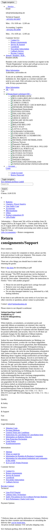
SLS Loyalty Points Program (17, 463)
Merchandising (11, 211)
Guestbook (15, 47)
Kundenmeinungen (13, 443)
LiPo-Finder (10, 217)
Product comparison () (15, 215)
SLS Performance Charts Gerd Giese (20, 499)
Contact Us (15, 40)
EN (12, 89)
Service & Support (18, 44)
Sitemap (9, 452)
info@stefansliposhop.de (17, 304)
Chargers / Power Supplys (16, 204)
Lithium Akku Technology (16, 495)
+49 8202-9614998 (13, 30)
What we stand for (13, 454)
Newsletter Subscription (20, 49)
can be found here (18, 523)
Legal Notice (11, 441)
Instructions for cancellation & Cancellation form (24, 435)
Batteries (9, 202)
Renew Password (17, 175)
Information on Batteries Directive (19, 437)
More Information (12, 70)
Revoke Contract (17, 53)
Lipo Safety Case (12, 206)
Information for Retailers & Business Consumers (24, 456)
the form (10, 268)
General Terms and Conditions (17, 432)
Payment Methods (13, 430)
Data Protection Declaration (16, 439)
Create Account (17, 173)
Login (8, 168)
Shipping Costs (11, 428)
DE (7, 89)
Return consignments (19, 42)
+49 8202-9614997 (13, 19)
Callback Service (17, 51)
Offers (8, 213)
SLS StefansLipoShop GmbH (12, 182)
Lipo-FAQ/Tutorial (13, 492)
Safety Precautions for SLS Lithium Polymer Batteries (26, 497)
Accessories (10, 208)
